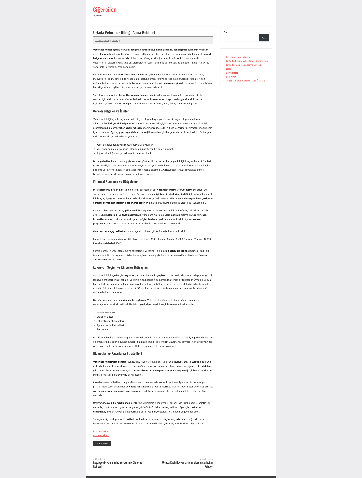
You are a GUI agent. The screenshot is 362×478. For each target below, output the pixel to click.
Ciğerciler (104, 10)
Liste (228, 68)
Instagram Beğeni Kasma (238, 56)
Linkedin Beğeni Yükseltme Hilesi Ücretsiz (247, 60)
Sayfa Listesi (232, 72)
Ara (225, 31)
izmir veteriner (101, 430)
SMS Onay (231, 76)
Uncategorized (102, 443)
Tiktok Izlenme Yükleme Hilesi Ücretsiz (245, 80)
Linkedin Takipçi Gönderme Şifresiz (243, 64)
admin (115, 40)
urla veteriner (101, 435)
